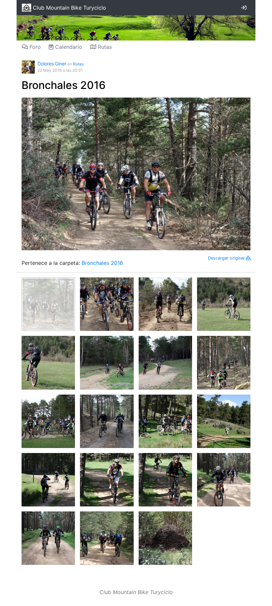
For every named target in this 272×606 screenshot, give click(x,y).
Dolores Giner (51, 63)
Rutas (104, 46)
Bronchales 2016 (63, 85)
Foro (34, 46)
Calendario (67, 46)
